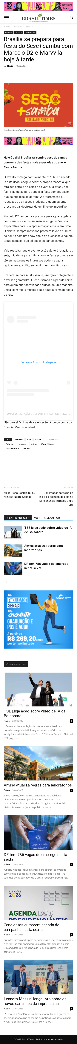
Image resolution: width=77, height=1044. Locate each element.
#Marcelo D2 (51, 439)
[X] (16, 74)
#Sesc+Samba (12, 448)
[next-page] (12, 582)
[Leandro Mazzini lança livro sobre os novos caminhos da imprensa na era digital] (38, 977)
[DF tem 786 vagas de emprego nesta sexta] (13, 568)
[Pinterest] (24, 74)
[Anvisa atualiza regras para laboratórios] (13, 550)
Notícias (18, 26)
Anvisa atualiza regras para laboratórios (38, 785)
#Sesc (34, 444)
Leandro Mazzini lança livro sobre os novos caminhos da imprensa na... (35, 1001)
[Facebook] (7, 74)
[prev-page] (6, 582)
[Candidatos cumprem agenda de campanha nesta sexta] (38, 903)
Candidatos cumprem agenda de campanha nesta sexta (31, 927)
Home (7, 26)
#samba (23, 444)
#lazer (38, 439)
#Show (26, 448)
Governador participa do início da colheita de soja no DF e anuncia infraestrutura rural (56, 498)
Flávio (10, 65)
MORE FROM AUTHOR (47, 517)
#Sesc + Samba (48, 444)
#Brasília (19, 439)
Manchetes (30, 32)
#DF (29, 439)
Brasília (29, 26)
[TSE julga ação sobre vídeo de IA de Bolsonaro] (13, 532)
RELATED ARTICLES (17, 517)
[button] (6, 18)
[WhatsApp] (33, 74)
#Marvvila (10, 444)
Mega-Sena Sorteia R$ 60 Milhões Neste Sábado (19, 495)
